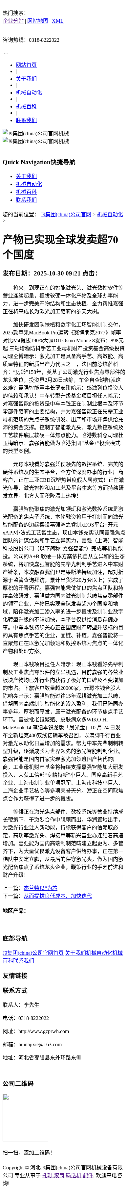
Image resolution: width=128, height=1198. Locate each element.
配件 (88, 1175)
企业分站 (13, 21)
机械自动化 (29, 92)
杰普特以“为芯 (40, 888)
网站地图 (37, 21)
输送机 (73, 1175)
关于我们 (26, 79)
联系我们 (26, 120)
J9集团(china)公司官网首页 (33, 953)
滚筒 (59, 1175)
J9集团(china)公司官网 (66, 214)
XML (58, 21)
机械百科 (26, 106)
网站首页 (26, 65)
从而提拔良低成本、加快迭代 (58, 896)
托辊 (47, 1175)
